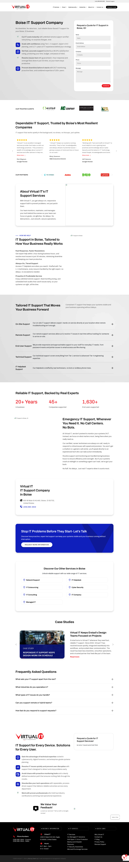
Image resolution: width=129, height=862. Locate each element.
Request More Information (37, 545)
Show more (21, 155)
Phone (77, 59)
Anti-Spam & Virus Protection (77, 839)
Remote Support (110, 1)
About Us (91, 7)
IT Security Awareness (75, 847)
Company (78, 51)
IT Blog (97, 839)
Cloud (63, 7)
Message (78, 68)
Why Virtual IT (99, 834)
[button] (112, 175)
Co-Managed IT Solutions (76, 837)
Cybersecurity (72, 7)
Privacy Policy (99, 842)
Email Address (80, 43)
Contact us (100, 7)
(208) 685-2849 (29, 507)
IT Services (56, 7)
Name (77, 34)
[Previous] (13, 151)
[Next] (116, 151)
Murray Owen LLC (33, 858)
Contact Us (106, 85)
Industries (82, 7)
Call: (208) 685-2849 (100, 1)
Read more (74, 657)
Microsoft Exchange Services (77, 849)
